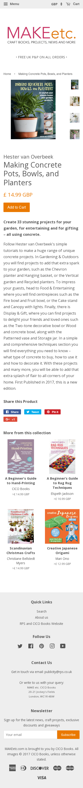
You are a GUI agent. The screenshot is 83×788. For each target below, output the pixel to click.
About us (41, 617)
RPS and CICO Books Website (41, 623)
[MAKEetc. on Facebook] (30, 647)
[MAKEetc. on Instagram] (52, 647)
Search (42, 611)
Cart (76, 3)
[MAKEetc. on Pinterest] (41, 647)
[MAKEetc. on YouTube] (62, 647)
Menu (14, 4)
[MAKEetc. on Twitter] (20, 647)
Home (7, 74)
